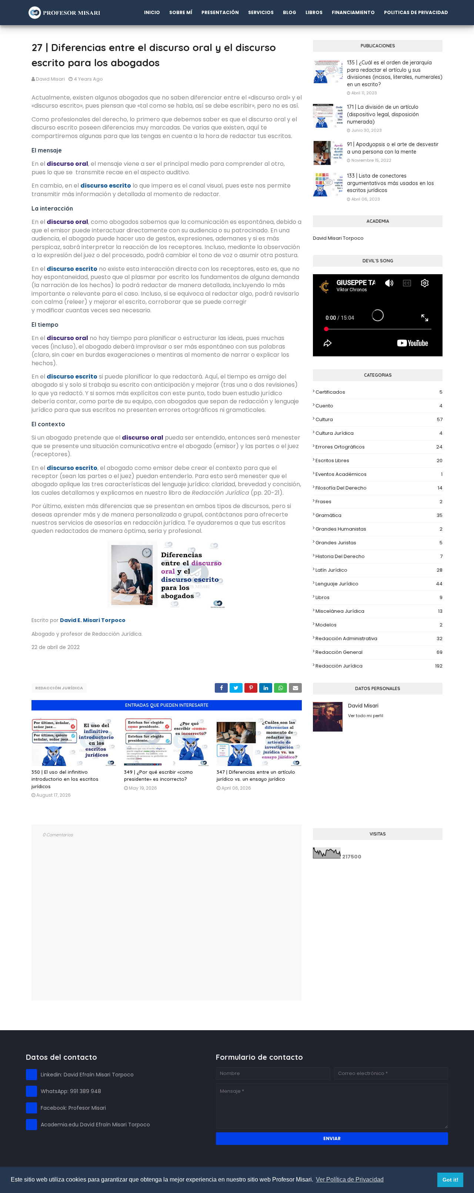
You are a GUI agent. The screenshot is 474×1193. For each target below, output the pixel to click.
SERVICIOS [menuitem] (261, 12)
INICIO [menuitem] (152, 12)
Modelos (379, 624)
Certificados (379, 392)
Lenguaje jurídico (379, 583)
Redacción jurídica (59, 688)
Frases (379, 501)
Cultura (379, 419)
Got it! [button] (450, 1180)
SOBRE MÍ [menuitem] (180, 12)
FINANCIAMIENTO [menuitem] (353, 12)
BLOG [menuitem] (289, 12)
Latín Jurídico (379, 570)
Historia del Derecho (379, 556)
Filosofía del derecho (379, 487)
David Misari (50, 79)
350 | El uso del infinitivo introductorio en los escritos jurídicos (65, 779)
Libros (379, 597)
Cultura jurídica (379, 433)
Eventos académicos (379, 474)
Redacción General (379, 652)
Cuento (379, 405)
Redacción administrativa (379, 638)
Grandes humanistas (379, 528)
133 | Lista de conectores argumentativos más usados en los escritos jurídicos (390, 183)
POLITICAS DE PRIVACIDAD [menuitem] (416, 12)
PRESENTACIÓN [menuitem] (220, 12)
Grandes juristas (379, 542)
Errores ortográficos (379, 446)
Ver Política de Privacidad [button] (350, 1179)
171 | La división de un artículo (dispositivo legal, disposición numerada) (383, 114)
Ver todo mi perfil (365, 716)
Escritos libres (379, 460)
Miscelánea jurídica (379, 611)
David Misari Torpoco (338, 238)
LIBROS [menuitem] (314, 12)
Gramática (379, 515)
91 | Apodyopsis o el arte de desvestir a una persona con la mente (392, 148)
